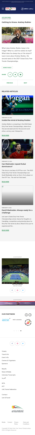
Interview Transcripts (9, 375)
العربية (4, 378)
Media (3, 422)
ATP (3, 17)
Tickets (4, 351)
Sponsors (5, 364)
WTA (3, 383)
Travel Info (5, 354)
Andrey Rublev (7, 67)
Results (4, 369)
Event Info (5, 357)
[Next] (30, 314)
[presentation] (17, 105)
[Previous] (26, 314)
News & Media (6, 372)
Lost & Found (6, 398)
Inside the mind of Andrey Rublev (16, 120)
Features (7, 17)
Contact (4, 395)
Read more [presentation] (5, 135)
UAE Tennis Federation (9, 389)
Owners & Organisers (9, 360)
